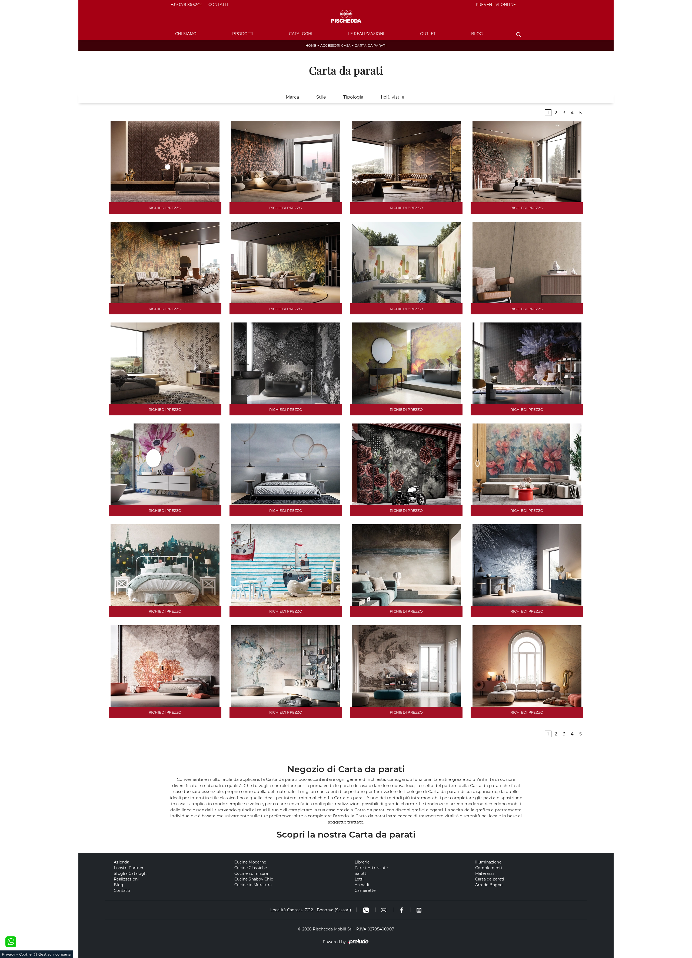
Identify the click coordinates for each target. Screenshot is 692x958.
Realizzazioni (126, 879)
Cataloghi (300, 33)
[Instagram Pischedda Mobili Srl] (419, 909)
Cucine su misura (251, 873)
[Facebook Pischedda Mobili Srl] (402, 909)
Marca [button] (292, 97)
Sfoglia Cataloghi (131, 873)
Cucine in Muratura (253, 884)
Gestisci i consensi (54, 954)
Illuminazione (488, 862)
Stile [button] (321, 97)
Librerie (362, 862)
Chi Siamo (186, 33)
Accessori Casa (335, 45)
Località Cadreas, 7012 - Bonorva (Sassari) (310, 909)
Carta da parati (371, 45)
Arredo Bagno (489, 884)
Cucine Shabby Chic (253, 879)
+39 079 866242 (186, 4)
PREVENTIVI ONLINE (496, 4)
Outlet (428, 33)
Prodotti (242, 33)
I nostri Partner (129, 867)
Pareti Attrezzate (371, 867)
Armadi (362, 884)
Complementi (488, 867)
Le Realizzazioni (366, 33)
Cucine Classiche (250, 867)
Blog (477, 33)
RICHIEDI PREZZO (165, 208)
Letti (359, 879)
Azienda (121, 862)
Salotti (361, 873)
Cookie (25, 954)
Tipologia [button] (353, 97)
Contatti (218, 4)
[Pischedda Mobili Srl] (346, 16)
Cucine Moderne (250, 862)
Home (310, 45)
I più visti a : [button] (394, 97)
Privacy (8, 954)
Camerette (365, 890)
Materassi (484, 873)
